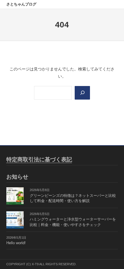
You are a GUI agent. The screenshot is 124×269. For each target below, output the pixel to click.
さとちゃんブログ (21, 4)
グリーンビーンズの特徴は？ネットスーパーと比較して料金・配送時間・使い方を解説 (73, 198)
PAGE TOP (115, 256)
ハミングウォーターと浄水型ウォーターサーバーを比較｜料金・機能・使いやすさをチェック (73, 222)
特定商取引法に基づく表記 (39, 159)
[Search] (82, 93)
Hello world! (16, 243)
